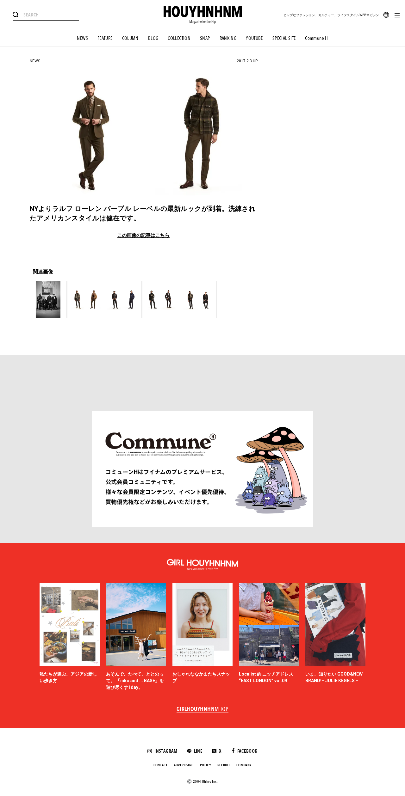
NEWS (82, 38)
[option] (70, 637)
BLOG (153, 38)
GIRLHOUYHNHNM (203, 709)
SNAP (205, 38)
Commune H (316, 38)
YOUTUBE (254, 38)
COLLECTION (179, 38)
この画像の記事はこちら (143, 235)
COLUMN (130, 38)
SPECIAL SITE (284, 38)
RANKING (228, 38)
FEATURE (105, 38)
